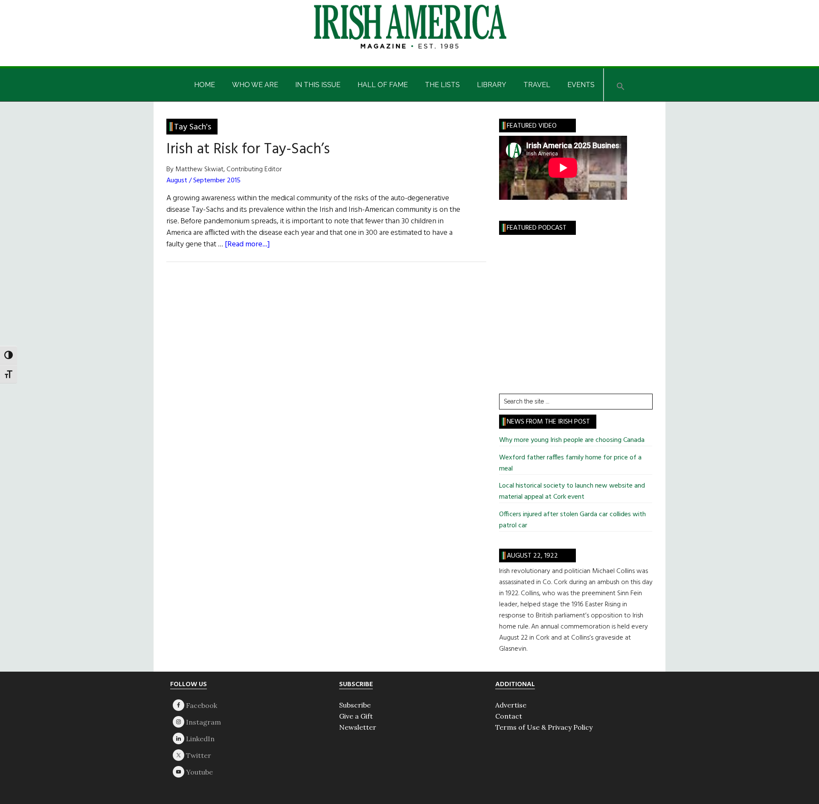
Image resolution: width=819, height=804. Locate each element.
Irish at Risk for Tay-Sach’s (248, 149)
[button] (620, 84)
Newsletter (357, 727)
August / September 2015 (203, 180)
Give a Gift (356, 716)
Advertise (510, 705)
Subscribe (355, 705)
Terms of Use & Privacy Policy (543, 727)
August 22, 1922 (532, 555)
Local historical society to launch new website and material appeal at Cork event (572, 491)
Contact (508, 716)
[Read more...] (247, 244)
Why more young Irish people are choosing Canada (572, 440)
